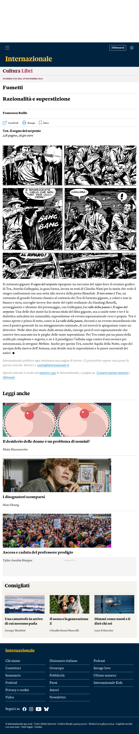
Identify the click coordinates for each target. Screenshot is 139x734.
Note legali (27, 727)
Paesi (53, 683)
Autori (54, 690)
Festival (11, 683)
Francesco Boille (15, 113)
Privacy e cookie (17, 690)
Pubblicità (57, 675)
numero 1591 (47, 372)
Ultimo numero (105, 675)
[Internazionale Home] (21, 650)
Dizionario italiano (63, 661)
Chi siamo (12, 661)
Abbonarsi (117, 47)
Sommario (13, 675)
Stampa (31, 123)
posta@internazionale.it (53, 365)
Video (9, 697)
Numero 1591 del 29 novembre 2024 (23, 79)
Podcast (99, 661)
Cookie (38, 727)
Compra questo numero (112, 372)
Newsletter (57, 697)
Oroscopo (56, 668)
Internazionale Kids (108, 683)
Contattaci (13, 668)
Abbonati (9, 377)
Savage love (102, 668)
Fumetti (13, 87)
